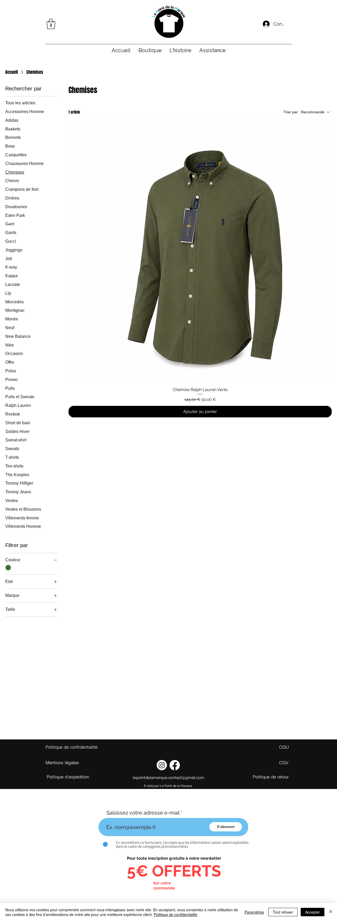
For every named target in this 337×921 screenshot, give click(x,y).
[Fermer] (331, 912)
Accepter (312, 912)
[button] (51, 24)
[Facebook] (175, 765)
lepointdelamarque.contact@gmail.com (168, 777)
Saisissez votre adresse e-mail (142, 812)
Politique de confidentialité (175, 914)
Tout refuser (283, 912)
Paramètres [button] (254, 912)
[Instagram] (162, 765)
